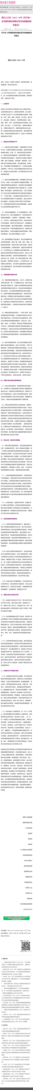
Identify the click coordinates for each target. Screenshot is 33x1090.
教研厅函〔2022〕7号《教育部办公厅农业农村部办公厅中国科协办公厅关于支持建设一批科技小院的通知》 (16, 1060)
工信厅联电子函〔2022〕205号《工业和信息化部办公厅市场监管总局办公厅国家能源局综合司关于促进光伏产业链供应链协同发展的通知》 (16, 998)
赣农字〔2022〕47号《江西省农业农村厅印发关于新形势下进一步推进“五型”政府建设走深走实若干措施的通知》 (16, 1036)
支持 (29, 933)
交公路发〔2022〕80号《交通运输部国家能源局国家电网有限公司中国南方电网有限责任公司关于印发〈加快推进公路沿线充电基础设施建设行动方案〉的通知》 (16, 1005)
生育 (25, 933)
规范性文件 (26, 7)
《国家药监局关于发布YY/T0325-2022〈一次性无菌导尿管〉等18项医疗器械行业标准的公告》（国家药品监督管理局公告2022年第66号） (16, 965)
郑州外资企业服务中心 (15, 7)
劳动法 (11, 662)
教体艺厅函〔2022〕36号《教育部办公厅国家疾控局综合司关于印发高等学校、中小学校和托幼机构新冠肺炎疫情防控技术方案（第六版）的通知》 (16, 972)
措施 (2, 936)
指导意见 (7, 936)
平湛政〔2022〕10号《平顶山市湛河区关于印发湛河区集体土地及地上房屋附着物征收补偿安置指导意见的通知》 (16, 1053)
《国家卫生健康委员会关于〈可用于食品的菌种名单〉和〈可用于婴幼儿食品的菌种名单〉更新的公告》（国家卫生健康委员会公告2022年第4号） (16, 991)
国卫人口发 (12, 933)
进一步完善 (20, 933)
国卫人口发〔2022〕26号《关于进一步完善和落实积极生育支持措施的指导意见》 (16, 10)
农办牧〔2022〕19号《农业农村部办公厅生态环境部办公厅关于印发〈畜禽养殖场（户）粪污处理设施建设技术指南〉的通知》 (16, 979)
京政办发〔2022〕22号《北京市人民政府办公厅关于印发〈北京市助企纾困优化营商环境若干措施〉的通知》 (16, 1081)
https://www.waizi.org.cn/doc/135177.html (19, 930)
